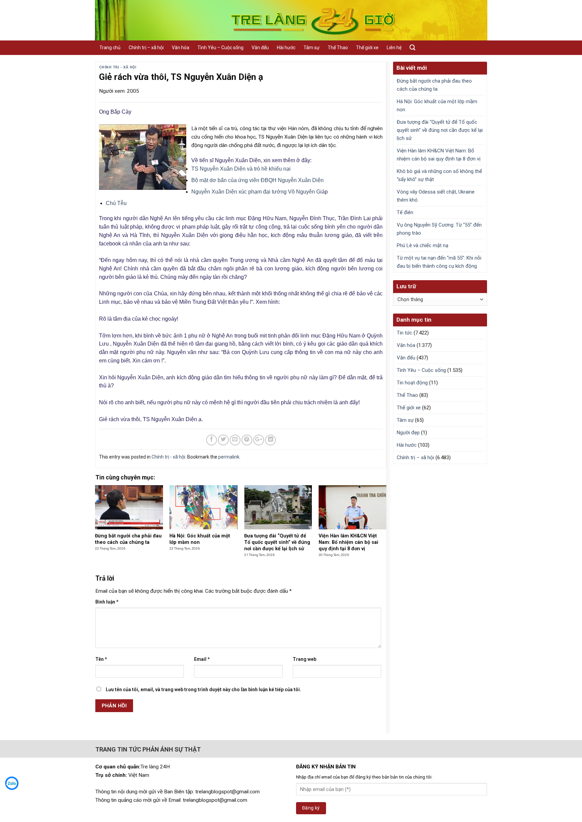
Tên (101, 659)
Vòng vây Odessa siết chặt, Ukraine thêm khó (436, 196)
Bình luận (107, 602)
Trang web (304, 659)
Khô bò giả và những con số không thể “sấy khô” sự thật (439, 175)
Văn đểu (260, 47)
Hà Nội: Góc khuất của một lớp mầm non (437, 105)
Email (202, 659)
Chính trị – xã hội (146, 47)
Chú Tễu (116, 203)
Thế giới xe (367, 47)
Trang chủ (110, 47)
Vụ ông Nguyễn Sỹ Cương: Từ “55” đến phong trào (439, 229)
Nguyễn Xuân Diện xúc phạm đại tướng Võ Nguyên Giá (258, 192)
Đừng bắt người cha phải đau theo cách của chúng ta (434, 85)
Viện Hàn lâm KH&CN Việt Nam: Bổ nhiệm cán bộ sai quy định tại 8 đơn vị (439, 155)
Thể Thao (338, 47)
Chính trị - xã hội (117, 67)
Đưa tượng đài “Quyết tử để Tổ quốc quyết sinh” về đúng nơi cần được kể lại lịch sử (440, 130)
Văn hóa (180, 47)
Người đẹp (408, 433)
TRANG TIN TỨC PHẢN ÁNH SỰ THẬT (148, 749)
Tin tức (404, 333)
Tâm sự (311, 47)
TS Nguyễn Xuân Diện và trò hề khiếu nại (241, 169)
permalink (228, 457)
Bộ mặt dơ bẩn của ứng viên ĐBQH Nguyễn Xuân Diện (257, 180)
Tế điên (405, 212)
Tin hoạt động (412, 383)
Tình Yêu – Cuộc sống (220, 47)
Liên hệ (394, 47)
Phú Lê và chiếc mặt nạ (422, 245)
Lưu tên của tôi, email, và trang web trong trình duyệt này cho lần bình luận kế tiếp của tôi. (203, 689)
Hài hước (286, 47)
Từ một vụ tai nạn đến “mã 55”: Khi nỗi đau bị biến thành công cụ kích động (439, 262)
